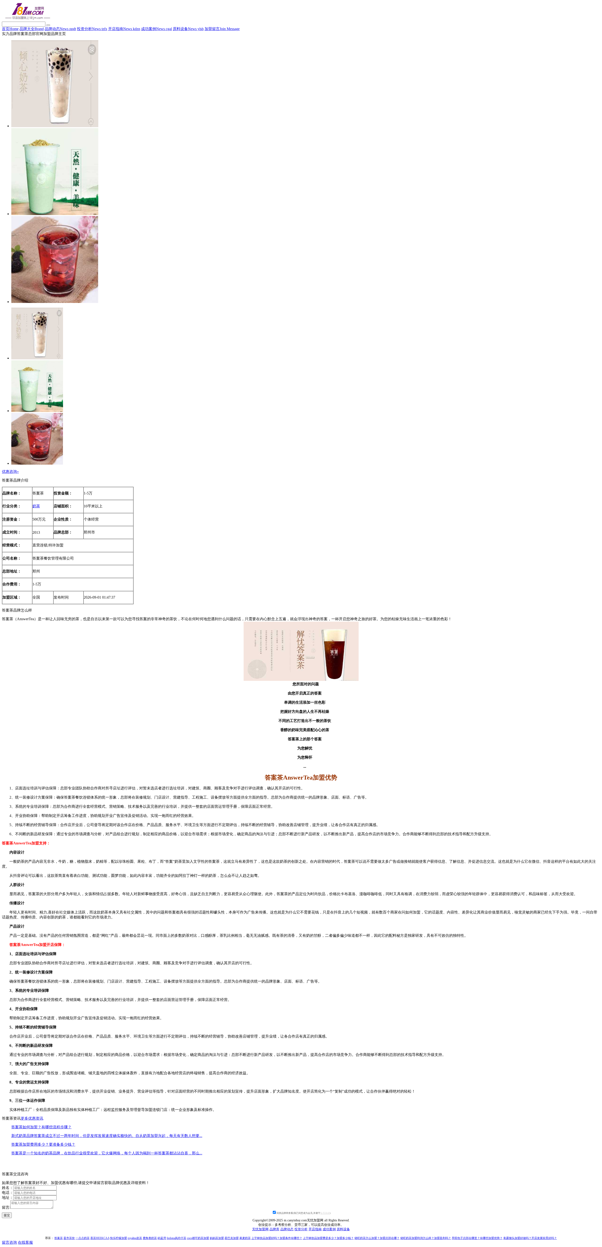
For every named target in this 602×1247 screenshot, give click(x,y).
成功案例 (156, 29)
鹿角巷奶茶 (150, 1238)
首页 (10, 29)
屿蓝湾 (162, 1238)
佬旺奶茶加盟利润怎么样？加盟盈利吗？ (425, 1238)
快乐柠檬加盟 (118, 1238)
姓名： (7, 1188)
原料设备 (188, 29)
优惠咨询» (10, 472)
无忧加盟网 (260, 1229)
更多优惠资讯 (32, 1118)
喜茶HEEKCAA (99, 1238)
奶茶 (36, 506)
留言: (6, 1207)
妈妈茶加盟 (217, 1238)
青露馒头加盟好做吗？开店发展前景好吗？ (530, 1238)
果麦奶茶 (245, 1238)
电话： (7, 1193)
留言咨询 (9, 1242)
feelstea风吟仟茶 (176, 1238)
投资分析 (92, 29)
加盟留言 (222, 29)
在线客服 (25, 1242)
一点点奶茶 (82, 1238)
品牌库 (274, 1229)
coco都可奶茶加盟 (198, 1238)
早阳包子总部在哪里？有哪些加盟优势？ (477, 1238)
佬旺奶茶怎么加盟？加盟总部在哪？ (377, 1238)
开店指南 (124, 29)
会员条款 (325, 1213)
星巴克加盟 (232, 1238)
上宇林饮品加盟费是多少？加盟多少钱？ (328, 1238)
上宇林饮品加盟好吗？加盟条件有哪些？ (276, 1238)
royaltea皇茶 (135, 1238)
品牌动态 (60, 29)
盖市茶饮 (69, 1238)
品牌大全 (32, 29)
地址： (7, 1198)
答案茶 (58, 1238)
